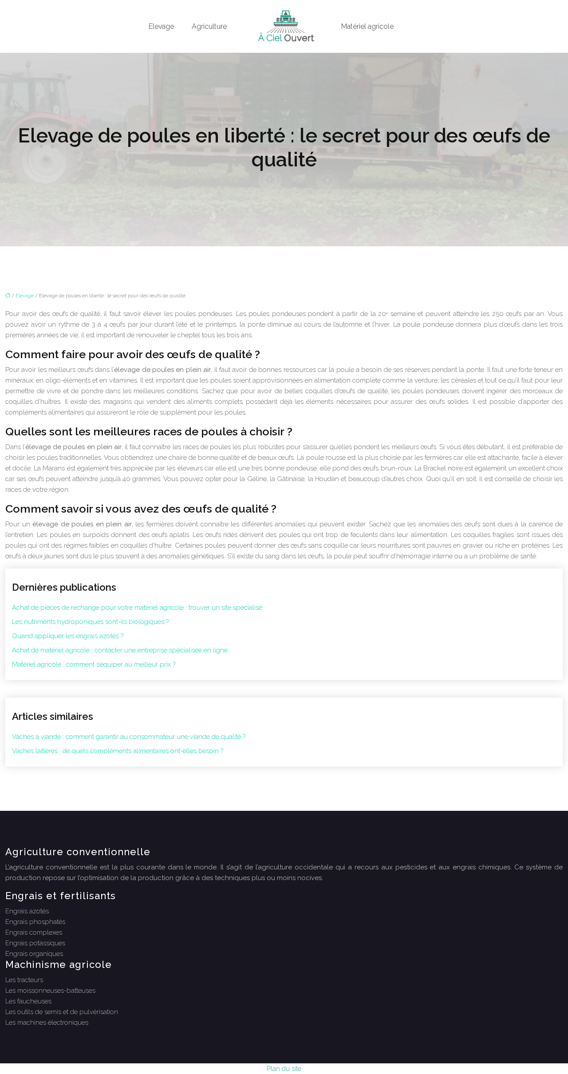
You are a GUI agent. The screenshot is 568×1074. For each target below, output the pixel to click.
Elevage (161, 26)
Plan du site (284, 1069)
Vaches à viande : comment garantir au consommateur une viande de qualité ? (128, 737)
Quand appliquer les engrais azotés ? (67, 636)
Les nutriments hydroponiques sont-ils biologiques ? (90, 622)
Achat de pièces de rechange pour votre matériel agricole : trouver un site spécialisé (137, 608)
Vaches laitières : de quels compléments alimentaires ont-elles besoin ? (117, 751)
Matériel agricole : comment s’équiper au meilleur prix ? (93, 664)
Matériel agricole (367, 26)
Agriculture (209, 26)
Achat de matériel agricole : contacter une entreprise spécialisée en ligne (120, 650)
